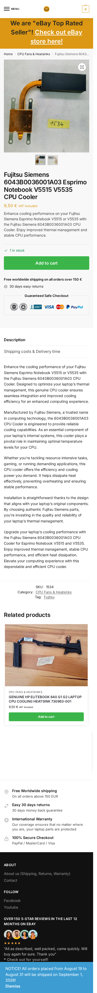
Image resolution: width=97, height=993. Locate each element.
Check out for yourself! (27, 959)
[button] (85, 9)
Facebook (12, 900)
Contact (10, 880)
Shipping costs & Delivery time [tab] (32, 351)
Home (8, 54)
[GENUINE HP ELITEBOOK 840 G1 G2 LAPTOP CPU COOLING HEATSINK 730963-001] (46, 655)
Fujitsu (49, 597)
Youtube (11, 907)
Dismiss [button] (12, 986)
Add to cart (46, 263)
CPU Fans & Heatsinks (33, 54)
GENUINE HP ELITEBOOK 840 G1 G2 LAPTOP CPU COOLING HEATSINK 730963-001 (45, 699)
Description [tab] (14, 339)
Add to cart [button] (46, 717)
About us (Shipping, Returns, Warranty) (37, 873)
